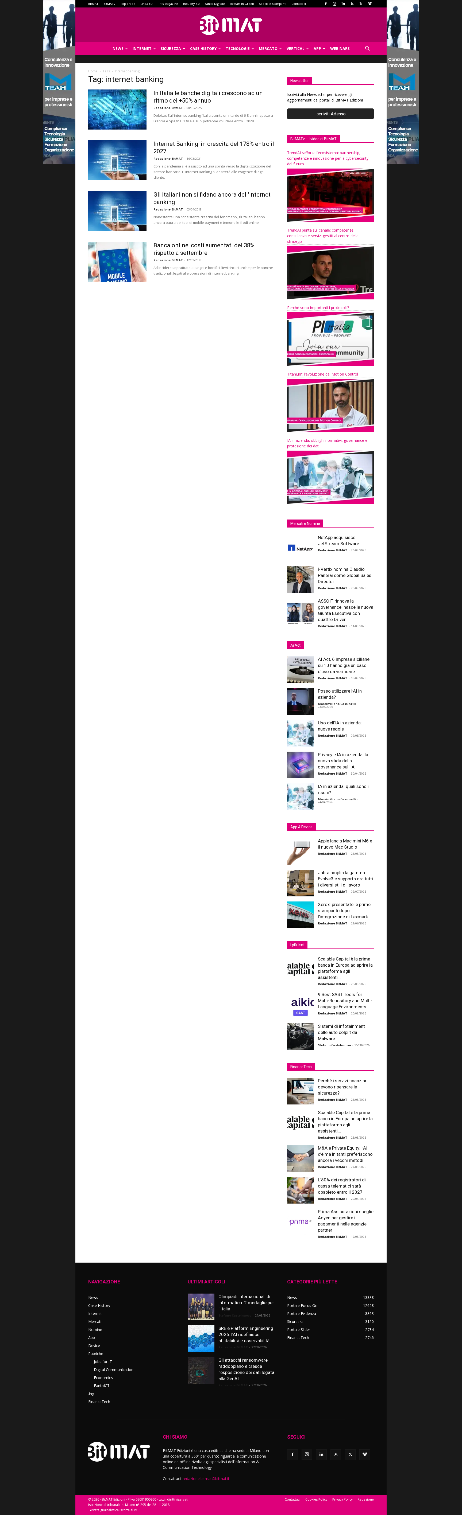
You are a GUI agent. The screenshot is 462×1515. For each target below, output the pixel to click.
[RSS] (352, 3)
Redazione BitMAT (168, 108)
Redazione (366, 1499)
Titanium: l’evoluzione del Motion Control (322, 374)
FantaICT (102, 1385)
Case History (203, 48)
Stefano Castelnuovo (334, 1045)
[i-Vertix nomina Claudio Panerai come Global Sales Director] (300, 579)
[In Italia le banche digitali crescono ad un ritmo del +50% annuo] (117, 109)
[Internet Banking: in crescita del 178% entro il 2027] (117, 160)
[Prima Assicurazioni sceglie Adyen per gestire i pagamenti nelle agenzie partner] (300, 1222)
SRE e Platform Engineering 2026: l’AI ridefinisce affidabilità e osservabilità (245, 1334)
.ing (91, 1393)
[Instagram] (334, 3)
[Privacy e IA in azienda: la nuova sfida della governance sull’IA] (300, 765)
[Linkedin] (343, 3)
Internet (142, 48)
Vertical (296, 48)
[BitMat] (231, 25)
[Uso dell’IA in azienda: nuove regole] (300, 733)
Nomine (95, 1329)
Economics (103, 1377)
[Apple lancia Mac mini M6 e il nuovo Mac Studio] (300, 851)
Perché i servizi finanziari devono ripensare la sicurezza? (343, 1087)
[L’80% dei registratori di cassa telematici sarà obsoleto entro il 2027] (300, 1190)
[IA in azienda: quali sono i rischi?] (300, 796)
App (317, 48)
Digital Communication (113, 1369)
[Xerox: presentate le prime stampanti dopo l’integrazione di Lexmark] (300, 914)
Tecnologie (238, 48)
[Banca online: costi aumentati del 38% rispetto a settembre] (117, 262)
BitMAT (93, 4)
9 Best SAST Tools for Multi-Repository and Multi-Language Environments (345, 1000)
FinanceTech (99, 1401)
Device (94, 1345)
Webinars (340, 48)
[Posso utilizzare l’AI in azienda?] (300, 701)
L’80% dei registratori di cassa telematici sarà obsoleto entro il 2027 (342, 1186)
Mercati (94, 1321)
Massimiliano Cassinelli (337, 704)
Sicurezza (171, 48)
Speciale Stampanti (272, 4)
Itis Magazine (169, 4)
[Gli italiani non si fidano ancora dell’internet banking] (117, 211)
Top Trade (127, 4)
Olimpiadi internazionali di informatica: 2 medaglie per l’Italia (246, 1302)
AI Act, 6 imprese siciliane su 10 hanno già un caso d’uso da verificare (343, 665)
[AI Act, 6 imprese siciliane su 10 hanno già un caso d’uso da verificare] (300, 669)
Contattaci (298, 4)
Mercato (268, 48)
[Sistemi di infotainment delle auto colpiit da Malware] (300, 1036)
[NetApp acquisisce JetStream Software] (300, 547)
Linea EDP (147, 4)
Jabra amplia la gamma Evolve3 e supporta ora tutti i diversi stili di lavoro (345, 879)
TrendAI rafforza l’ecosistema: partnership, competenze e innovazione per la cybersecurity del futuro (327, 158)
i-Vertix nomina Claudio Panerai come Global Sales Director (344, 575)
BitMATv (109, 4)
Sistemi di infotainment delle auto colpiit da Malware (341, 1032)
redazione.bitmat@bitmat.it (206, 1478)
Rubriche (95, 1353)
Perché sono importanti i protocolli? (318, 307)
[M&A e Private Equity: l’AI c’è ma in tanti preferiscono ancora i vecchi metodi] (300, 1158)
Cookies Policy (316, 1499)
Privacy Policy (342, 1499)
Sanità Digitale (215, 4)
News (118, 48)
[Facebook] (326, 3)
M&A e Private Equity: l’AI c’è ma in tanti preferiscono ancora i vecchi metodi (345, 1154)
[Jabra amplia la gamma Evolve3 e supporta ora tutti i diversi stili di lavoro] (300, 883)
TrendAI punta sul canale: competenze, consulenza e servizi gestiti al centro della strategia (323, 236)
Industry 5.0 (191, 4)
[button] (367, 49)
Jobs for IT (103, 1361)
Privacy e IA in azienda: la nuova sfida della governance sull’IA (343, 761)
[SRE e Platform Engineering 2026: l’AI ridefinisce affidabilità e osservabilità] (201, 1338)
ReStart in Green (242, 4)
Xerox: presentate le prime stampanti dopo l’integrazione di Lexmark (344, 910)
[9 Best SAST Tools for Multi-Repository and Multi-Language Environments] (300, 1004)
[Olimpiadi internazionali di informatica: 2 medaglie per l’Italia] (201, 1307)
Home (93, 71)
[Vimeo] (370, 3)
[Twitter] (361, 3)
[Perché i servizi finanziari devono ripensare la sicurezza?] (300, 1091)
